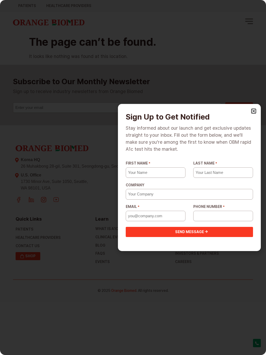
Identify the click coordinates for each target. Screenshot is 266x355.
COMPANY (135, 185)
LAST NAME (205, 163)
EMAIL (132, 206)
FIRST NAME (138, 163)
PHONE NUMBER (209, 206)
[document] (133, 177)
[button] (254, 111)
